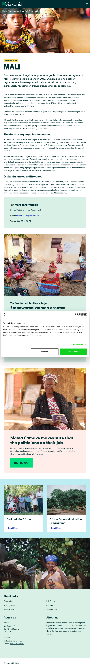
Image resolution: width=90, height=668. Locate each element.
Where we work (13, 11)
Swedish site (51, 610)
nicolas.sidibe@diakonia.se (27, 215)
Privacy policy (9, 605)
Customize (43, 352)
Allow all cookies (73, 352)
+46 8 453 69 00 (17, 644)
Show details (77, 344)
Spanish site (9, 610)
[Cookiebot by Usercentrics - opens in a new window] (77, 314)
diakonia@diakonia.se (13, 641)
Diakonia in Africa (26, 11)
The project (21, 462)
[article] (23, 508)
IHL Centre (50, 601)
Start (4, 11)
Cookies (49, 605)
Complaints (8, 601)
